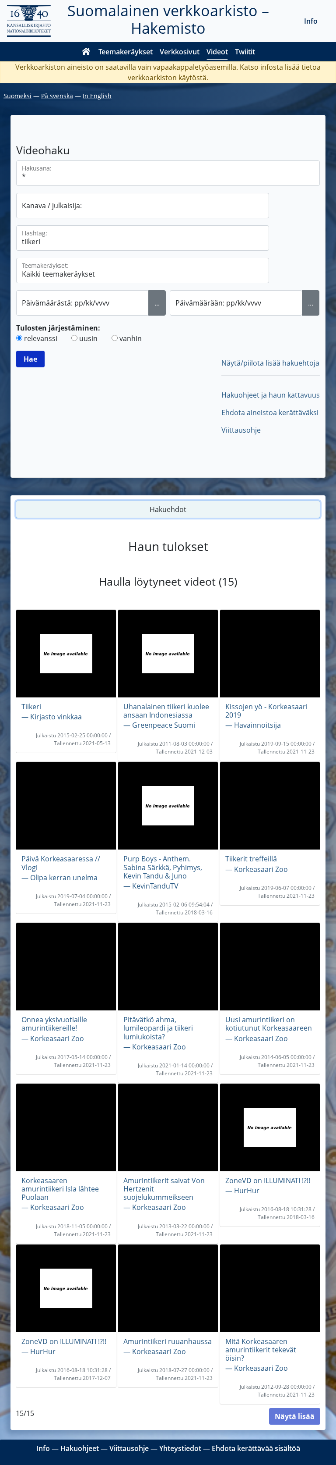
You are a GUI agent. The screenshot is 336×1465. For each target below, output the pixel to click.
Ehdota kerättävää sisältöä (256, 1448)
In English (97, 96)
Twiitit (245, 52)
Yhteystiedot (180, 1448)
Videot (217, 52)
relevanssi (40, 338)
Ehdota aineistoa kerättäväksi (269, 412)
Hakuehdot (168, 509)
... (157, 303)
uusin (88, 338)
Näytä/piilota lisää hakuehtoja (270, 363)
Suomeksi (18, 96)
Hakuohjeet (79, 1448)
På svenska (57, 96)
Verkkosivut (180, 52)
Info (311, 21)
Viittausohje (241, 430)
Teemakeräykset (125, 52)
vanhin (130, 338)
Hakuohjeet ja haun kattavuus (270, 395)
